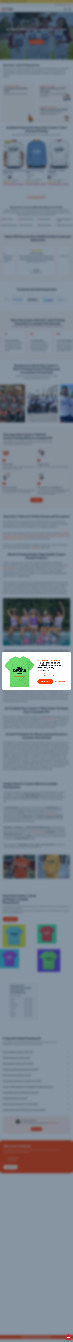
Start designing (45, 681)
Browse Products (60, 681)
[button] (45, 681)
